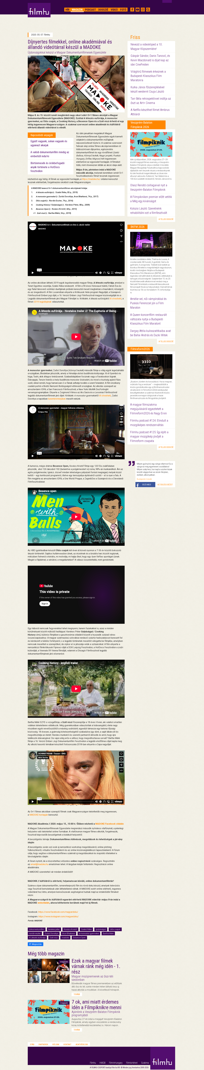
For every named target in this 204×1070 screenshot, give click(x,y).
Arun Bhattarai (68, 933)
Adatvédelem (82, 1044)
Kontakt (67, 1044)
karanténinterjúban (57, 398)
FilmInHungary (116, 1062)
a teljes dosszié (166, 219)
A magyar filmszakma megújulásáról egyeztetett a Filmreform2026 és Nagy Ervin (148, 409)
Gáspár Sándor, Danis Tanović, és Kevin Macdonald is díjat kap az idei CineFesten (150, 60)
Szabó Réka (86, 929)
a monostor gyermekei (89, 933)
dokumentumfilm (36, 929)
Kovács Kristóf (70, 929)
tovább (77, 994)
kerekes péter (54, 929)
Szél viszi (54, 938)
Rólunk (55, 1044)
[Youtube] (137, 9)
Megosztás (36, 944)
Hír (67, 9)
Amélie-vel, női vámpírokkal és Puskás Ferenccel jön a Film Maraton (148, 303)
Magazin (77, 9)
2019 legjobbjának (42, 301)
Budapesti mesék (144, 479)
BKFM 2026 (138, 227)
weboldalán (43, 902)
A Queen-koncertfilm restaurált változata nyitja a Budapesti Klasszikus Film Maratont (148, 319)
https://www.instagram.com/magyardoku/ (58, 916)
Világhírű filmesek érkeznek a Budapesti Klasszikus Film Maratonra (148, 76)
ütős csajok (115, 929)
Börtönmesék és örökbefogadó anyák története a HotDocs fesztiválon (48, 167)
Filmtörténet (132, 1062)
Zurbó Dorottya (51, 933)
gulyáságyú (101, 929)
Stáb (32, 1044)
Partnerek (43, 1044)
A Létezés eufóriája (37, 938)
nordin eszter (35, 933)
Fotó (123, 9)
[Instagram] (143, 9)
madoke (65, 938)
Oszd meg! (146, 485)
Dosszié (103, 9)
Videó (114, 9)
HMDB (102, 1062)
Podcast (90, 9)
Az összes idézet (165, 485)
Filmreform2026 (140, 349)
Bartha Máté (108, 933)
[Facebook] (132, 9)
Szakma (145, 1062)
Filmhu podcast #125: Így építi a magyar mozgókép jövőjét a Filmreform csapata (149, 436)
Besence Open (79, 938)
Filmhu (93, 1062)
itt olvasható (116, 298)
